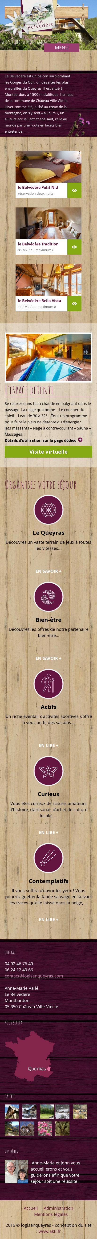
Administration (58, 1208)
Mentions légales (51, 1214)
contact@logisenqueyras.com (34, 976)
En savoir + (48, 571)
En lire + (48, 745)
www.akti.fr (50, 1231)
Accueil (31, 1208)
